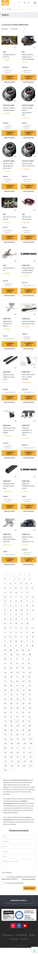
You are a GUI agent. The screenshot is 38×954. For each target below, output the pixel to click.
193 (29, 730)
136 (17, 681)
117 (22, 663)
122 (23, 668)
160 (11, 703)
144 (5, 690)
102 (23, 650)
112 (22, 659)
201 (18, 739)
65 (10, 623)
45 (27, 605)
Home (3, 9)
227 (25, 761)
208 (31, 743)
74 (32, 628)
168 (30, 708)
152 (23, 694)
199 (5, 739)
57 (27, 614)
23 (32, 588)
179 (5, 721)
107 (24, 654)
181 (17, 721)
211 (18, 748)
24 (5, 592)
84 (21, 637)
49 (16, 610)
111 (17, 659)
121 (17, 668)
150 (11, 694)
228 (31, 761)
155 (11, 699)
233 (30, 766)
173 (29, 712)
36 (10, 601)
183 (29, 721)
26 (16, 592)
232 (24, 766)
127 (24, 672)
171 (17, 712)
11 (29, 579)
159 (5, 703)
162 (23, 703)
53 (5, 614)
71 (16, 628)
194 (5, 734)
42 (10, 605)
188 (30, 726)
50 (22, 610)
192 (23, 730)
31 (16, 597)
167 (24, 708)
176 (17, 717)
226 (18, 761)
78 (21, 632)
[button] (16, 204)
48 (10, 610)
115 (11, 663)
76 (10, 632)
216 (18, 752)
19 (10, 588)
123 (29, 668)
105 (11, 654)
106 (18, 654)
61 (21, 619)
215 (11, 752)
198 (29, 734)
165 (11, 708)
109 (5, 659)
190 (11, 730)
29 (5, 597)
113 (28, 659)
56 (22, 614)
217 (24, 752)
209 (5, 748)
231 (18, 766)
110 (11, 659)
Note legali (32, 935)
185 (11, 726)
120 (11, 668)
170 (11, 712)
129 (5, 677)
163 (29, 703)
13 (10, 583)
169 (5, 712)
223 (30, 757)
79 (27, 632)
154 (5, 699)
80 (33, 632)
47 (5, 610)
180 (11, 721)
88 (10, 641)
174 (5, 717)
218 (30, 752)
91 (27, 641)
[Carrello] (24, 2)
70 (10, 628)
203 (30, 739)
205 (12, 743)
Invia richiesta (29, 888)
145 (11, 690)
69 (5, 628)
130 (11, 677)
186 (18, 726)
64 (5, 623)
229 (5, 766)
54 (10, 614)
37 (16, 601)
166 (18, 708)
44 (21, 605)
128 (30, 672)
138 (29, 681)
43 (16, 605)
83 (16, 637)
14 (15, 583)
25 (10, 592)
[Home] (5, 2)
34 (32, 597)
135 (11, 681)
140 (11, 686)
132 (23, 677)
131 (17, 677)
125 (11, 672)
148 (30, 690)
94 (10, 646)
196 (17, 734)
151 (17, 694)
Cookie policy (24, 938)
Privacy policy (14, 938)
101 (17, 650)
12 (5, 583)
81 (4, 637)
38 (21, 601)
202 (24, 739)
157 (24, 699)
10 (24, 579)
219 (5, 757)
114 (5, 663)
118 (28, 663)
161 (17, 703)
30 (10, 597)
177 (23, 717)
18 (5, 588)
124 (5, 672)
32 (21, 597)
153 (29, 694)
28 (27, 592)
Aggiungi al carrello (10, 77)
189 (5, 730)
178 (29, 717)
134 (5, 681)
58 (5, 619)
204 (5, 743)
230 (12, 766)
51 (27, 610)
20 (15, 588)
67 (22, 623)
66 (16, 623)
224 (5, 761)
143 (29, 686)
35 (5, 601)
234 (5, 770)
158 (30, 699)
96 (21, 646)
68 (27, 623)
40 (33, 601)
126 (18, 672)
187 (24, 726)
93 (5, 646)
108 (30, 654)
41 (4, 605)
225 (12, 761)
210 (12, 748)
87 (5, 641)
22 (26, 588)
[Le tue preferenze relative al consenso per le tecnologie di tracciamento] (34, 950)
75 (5, 632)
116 (17, 663)
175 (11, 717)
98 (32, 646)
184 (5, 726)
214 (5, 752)
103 (29, 650)
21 (21, 588)
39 (27, 601)
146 (18, 690)
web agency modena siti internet (19, 945)
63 (33, 619)
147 (24, 690)
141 (17, 686)
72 (21, 628)
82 (10, 637)
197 (23, 734)
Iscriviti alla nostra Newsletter (15, 883)
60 (16, 619)
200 (11, 739)
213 (30, 748)
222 (24, 757)
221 (18, 757)
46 (33, 605)
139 (5, 686)
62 (27, 619)
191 (17, 730)
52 (33, 610)
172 (23, 712)
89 (16, 641)
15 (21, 583)
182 (23, 721)
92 (32, 641)
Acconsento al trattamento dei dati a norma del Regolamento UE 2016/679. (18, 878)
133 (29, 677)
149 (5, 694)
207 (25, 743)
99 (5, 650)
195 (11, 734)
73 (27, 628)
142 (23, 686)
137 (23, 681)
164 (5, 708)
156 (18, 699)
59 (10, 619)
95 (16, 646)
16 (26, 583)
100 (11, 650)
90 (22, 641)
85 (27, 637)
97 (27, 646)
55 (16, 614)
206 (18, 743)
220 (11, 757)
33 (27, 597)
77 (16, 632)
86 (33, 637)
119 (5, 668)
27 (22, 592)
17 (31, 583)
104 (5, 654)
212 (24, 748)
